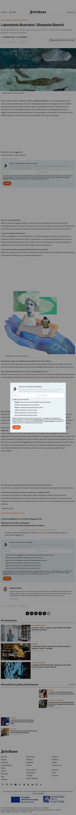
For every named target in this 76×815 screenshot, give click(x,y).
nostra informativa (37, 419)
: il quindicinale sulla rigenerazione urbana (29, 407)
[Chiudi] (63, 385)
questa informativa (49, 421)
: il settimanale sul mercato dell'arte (27, 405)
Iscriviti (16, 427)
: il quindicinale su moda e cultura (26, 410)
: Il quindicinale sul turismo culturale (26, 413)
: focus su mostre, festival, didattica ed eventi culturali (33, 402)
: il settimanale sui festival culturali (26, 415)
